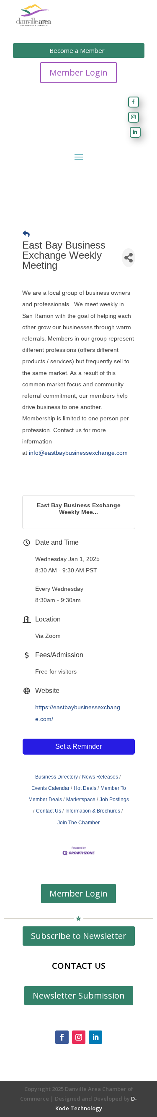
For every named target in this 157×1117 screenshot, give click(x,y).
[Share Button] (128, 257)
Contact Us (48, 811)
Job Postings (114, 799)
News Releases (100, 777)
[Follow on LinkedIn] (135, 132)
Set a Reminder (78, 746)
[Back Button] (26, 234)
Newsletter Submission (79, 995)
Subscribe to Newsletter (78, 935)
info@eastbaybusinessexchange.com (78, 452)
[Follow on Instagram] (133, 117)
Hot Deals (85, 788)
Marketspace (80, 799)
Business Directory (56, 777)
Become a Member (77, 50)
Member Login (78, 72)
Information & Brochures (92, 811)
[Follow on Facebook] (133, 102)
